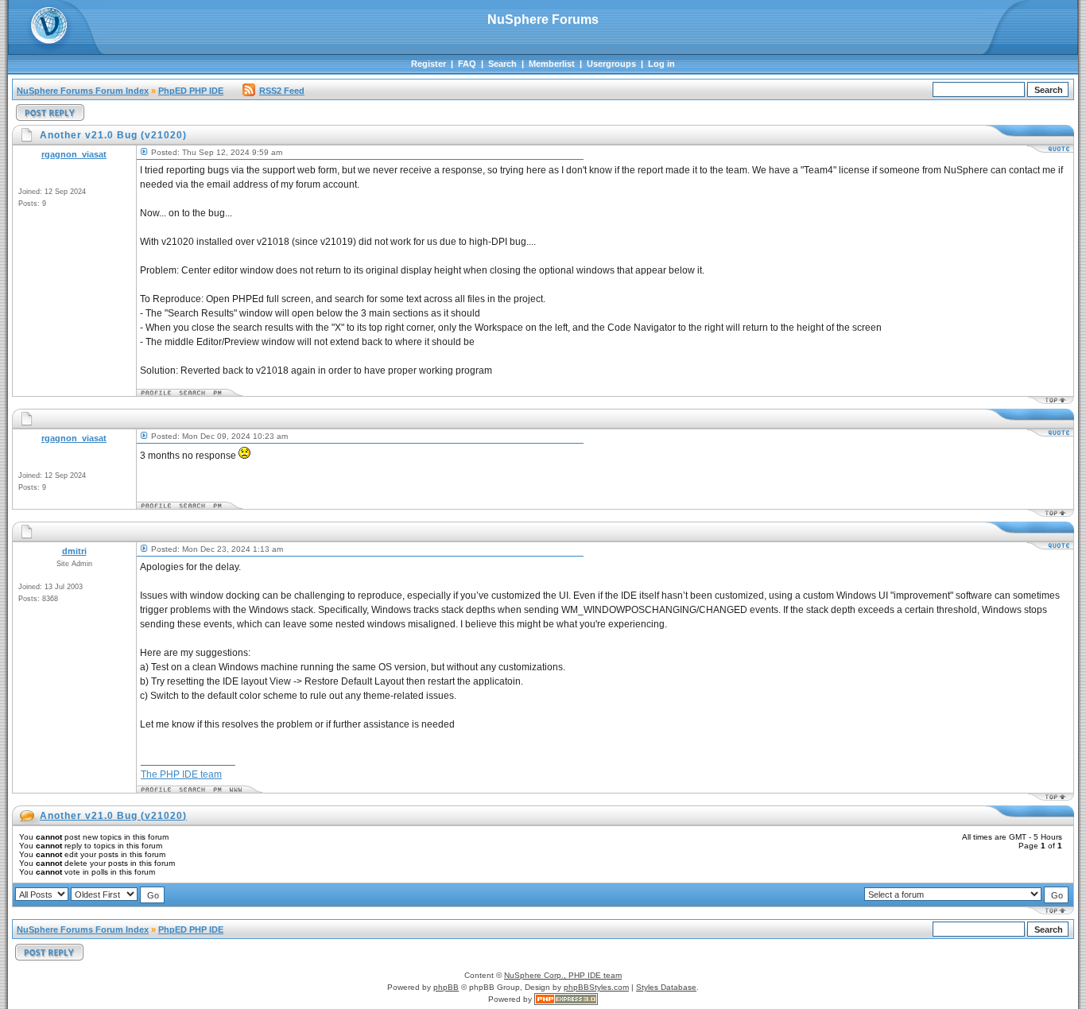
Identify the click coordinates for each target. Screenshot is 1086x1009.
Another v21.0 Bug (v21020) (113, 815)
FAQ (467, 63)
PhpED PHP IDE (190, 90)
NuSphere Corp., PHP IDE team (563, 975)
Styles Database (666, 987)
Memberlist (552, 63)
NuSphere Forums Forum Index (83, 90)
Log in (661, 63)
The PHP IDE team (181, 774)
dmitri (74, 551)
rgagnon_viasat (74, 154)
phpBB (446, 987)
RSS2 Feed (281, 90)
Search (502, 63)
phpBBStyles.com (596, 987)
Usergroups (611, 63)
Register (428, 63)
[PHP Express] (566, 999)
